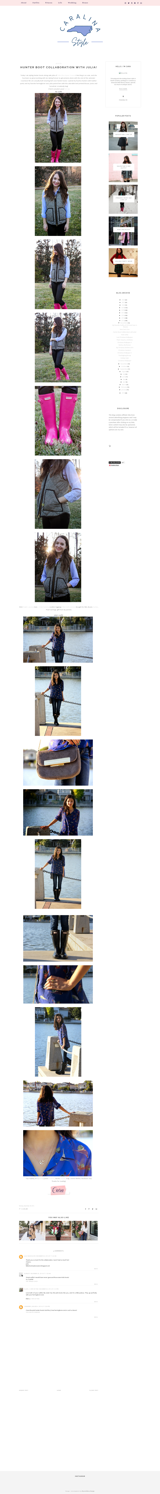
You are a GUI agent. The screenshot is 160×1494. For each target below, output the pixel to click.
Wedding (72, 3)
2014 (123, 321)
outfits (59, 63)
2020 (123, 305)
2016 (123, 315)
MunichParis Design (88, 1491)
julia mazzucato (30, 1256)
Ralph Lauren (28, 607)
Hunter (95, 607)
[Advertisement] (58, 1365)
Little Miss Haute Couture (66, 75)
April (124, 382)
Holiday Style (124, 358)
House (85, 3)
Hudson (52, 1178)
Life (60, 3)
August (124, 371)
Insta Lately (124, 335)
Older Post (93, 1390)
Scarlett (27, 1273)
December (124, 323)
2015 (123, 318)
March (124, 385)
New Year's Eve (125, 329)
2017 (123, 313)
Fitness (48, 3)
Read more (123, 88)
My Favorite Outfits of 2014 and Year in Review (124, 326)
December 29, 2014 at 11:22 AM (46, 1256)
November (124, 364)
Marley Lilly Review (125, 345)
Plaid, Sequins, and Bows (125, 340)
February (124, 387)
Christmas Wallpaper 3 (124, 342)
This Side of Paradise (33, 1312)
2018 (123, 310)
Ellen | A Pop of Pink (31, 1289)
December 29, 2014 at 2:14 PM (49, 1289)
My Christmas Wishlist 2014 (124, 348)
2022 (123, 300)
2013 (123, 393)
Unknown (27, 1306)
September (124, 369)
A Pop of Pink (34, 1299)
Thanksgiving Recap (124, 355)
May (124, 379)
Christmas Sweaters (124, 350)
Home (59, 1390)
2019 (123, 308)
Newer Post (23, 1390)
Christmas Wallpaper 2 (124, 353)
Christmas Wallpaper (124, 361)
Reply (96, 1269)
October (124, 366)
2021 (123, 302)
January (124, 390)
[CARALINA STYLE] (80, 33)
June (124, 377)
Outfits (35, 3)
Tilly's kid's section (69, 607)
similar (40, 1178)
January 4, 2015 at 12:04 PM (41, 1306)
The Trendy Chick (32, 1281)
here (66, 89)
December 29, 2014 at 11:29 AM (41, 1273)
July (124, 374)
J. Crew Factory (43, 607)
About (24, 3)
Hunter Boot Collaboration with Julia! (58, 67)
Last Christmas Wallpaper (125, 337)
